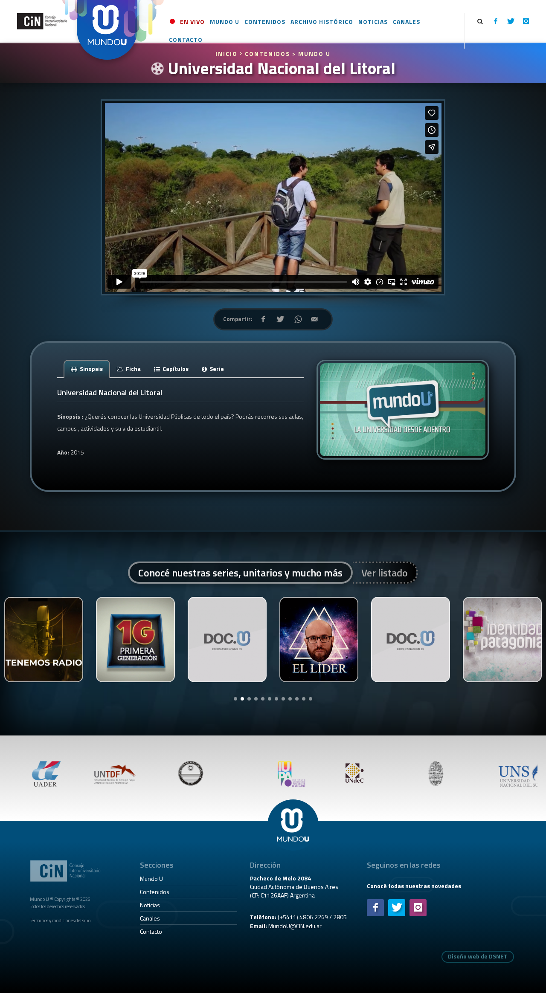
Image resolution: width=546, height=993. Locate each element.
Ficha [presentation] (133, 368)
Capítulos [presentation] (175, 368)
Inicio (227, 53)
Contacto (151, 931)
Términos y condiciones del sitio (60, 920)
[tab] (87, 368)
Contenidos (154, 891)
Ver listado (384, 572)
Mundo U (151, 878)
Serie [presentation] (216, 368)
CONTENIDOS (267, 53)
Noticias (150, 904)
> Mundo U (311, 53)
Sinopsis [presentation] (90, 368)
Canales (150, 918)
